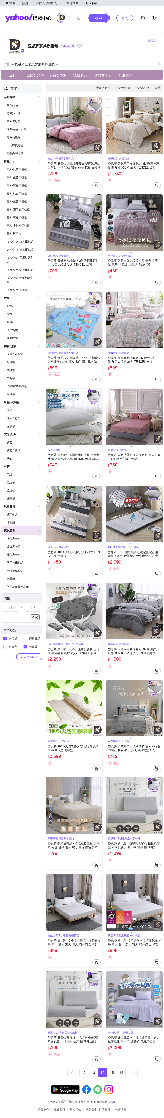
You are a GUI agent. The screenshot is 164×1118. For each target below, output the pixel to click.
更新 (111, 1102)
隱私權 (106, 1109)
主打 (12, 75)
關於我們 (59, 1109)
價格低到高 (123, 88)
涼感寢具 (80, 75)
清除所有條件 (29, 657)
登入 (125, 18)
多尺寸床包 (102, 75)
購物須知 (75, 1109)
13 (93, 1072)
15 (112, 1072)
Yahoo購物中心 (28, 18)
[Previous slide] (48, 125)
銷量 (157, 88)
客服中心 (43, 1109)
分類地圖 (120, 1109)
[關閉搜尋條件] (68, 18)
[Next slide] (99, 125)
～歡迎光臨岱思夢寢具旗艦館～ (35, 64)
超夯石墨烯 (57, 75)
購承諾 (152, 40)
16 (121, 1072)
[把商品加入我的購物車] (96, 185)
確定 (35, 617)
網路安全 (91, 1109)
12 (84, 1072)
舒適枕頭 (125, 75)
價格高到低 (142, 88)
